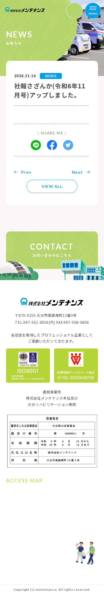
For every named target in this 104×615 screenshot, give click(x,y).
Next (77, 172)
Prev (26, 172)
